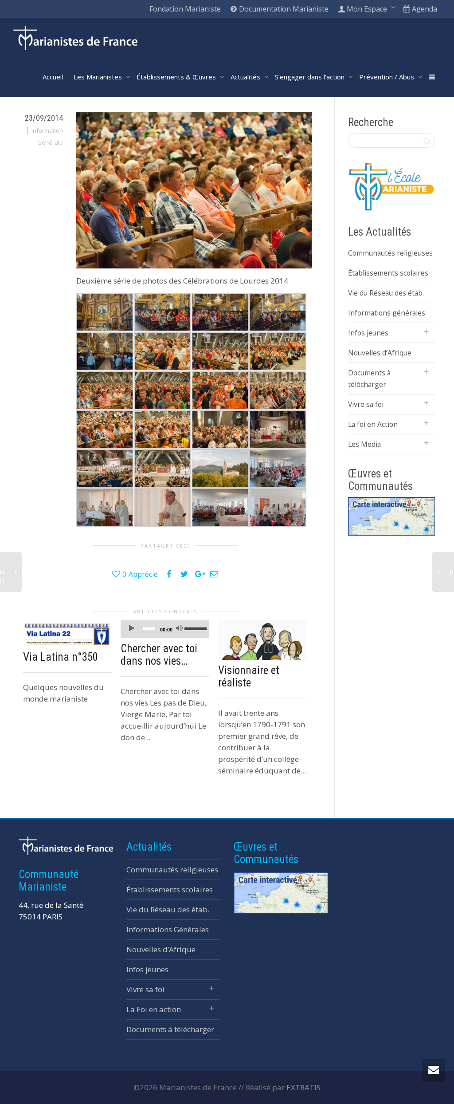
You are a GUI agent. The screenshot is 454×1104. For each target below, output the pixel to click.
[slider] (194, 628)
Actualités (246, 76)
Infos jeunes (368, 333)
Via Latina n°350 (60, 657)
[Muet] (179, 629)
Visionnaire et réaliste (248, 676)
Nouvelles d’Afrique (379, 353)
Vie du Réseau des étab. (386, 293)
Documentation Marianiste (283, 9)
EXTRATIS (303, 1087)
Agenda (423, 9)
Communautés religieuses (390, 253)
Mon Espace (367, 9)
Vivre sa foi (366, 404)
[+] (67, 633)
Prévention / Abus (387, 76)
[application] (165, 629)
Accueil (53, 76)
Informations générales (386, 313)
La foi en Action (373, 424)
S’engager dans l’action (310, 76)
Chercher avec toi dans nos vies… (159, 654)
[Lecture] (131, 629)
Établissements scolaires (388, 273)
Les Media (364, 444)
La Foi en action (153, 1009)
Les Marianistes (99, 76)
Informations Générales (167, 929)
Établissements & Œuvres (177, 76)
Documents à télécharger (369, 378)
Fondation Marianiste (185, 9)
